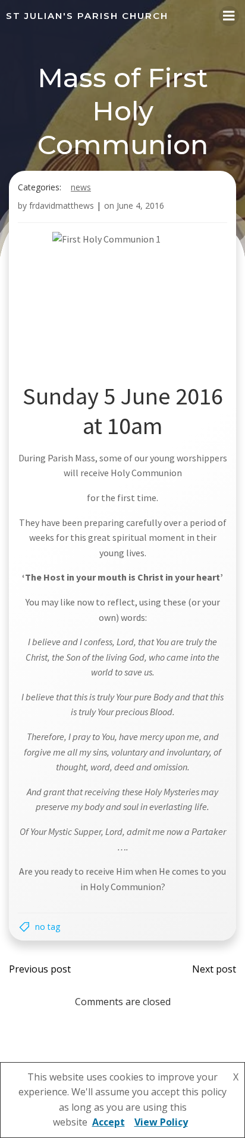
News (81, 187)
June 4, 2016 (140, 205)
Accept (108, 1122)
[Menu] (229, 16)
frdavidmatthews (61, 205)
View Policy (161, 1122)
